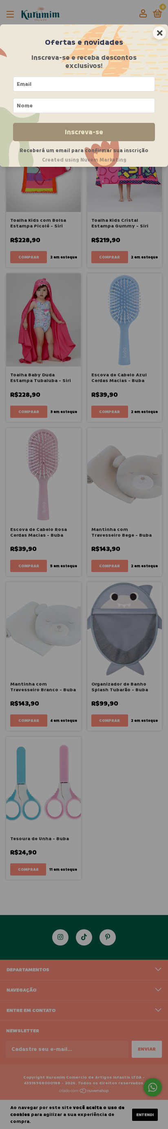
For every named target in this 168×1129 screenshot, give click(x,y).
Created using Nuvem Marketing (84, 160)
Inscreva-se (84, 132)
